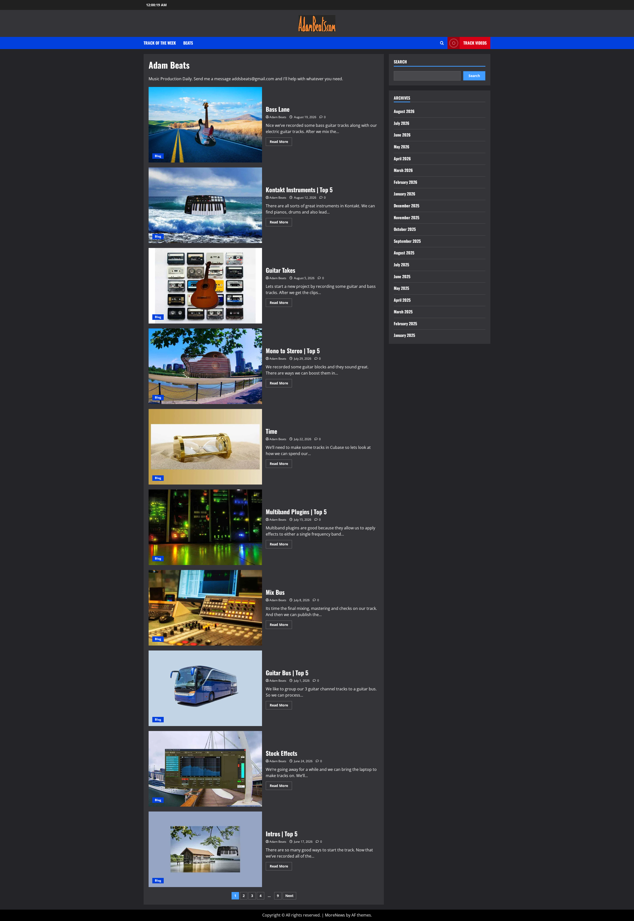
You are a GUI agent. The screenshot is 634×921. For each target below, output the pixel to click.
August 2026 (404, 111)
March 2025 (403, 312)
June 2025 (402, 276)
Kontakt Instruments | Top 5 (205, 205)
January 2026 (404, 194)
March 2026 (403, 170)
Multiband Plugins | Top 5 (205, 527)
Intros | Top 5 (205, 849)
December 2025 (406, 206)
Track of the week (160, 43)
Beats (188, 43)
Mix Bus (205, 608)
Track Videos (475, 43)
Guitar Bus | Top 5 (205, 688)
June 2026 (402, 135)
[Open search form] (442, 43)
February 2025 (405, 323)
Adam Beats (277, 117)
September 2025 (407, 241)
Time (205, 447)
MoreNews (335, 915)
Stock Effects (205, 769)
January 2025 (404, 335)
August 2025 (404, 253)
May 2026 (401, 147)
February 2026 (405, 182)
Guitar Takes (205, 286)
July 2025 (401, 265)
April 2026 (402, 159)
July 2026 (401, 123)
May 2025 (401, 288)
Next (289, 895)
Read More (281, 142)
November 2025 (406, 217)
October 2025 (405, 229)
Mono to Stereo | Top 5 (205, 366)
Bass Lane (205, 125)
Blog (158, 156)
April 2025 (402, 300)
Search (400, 62)
